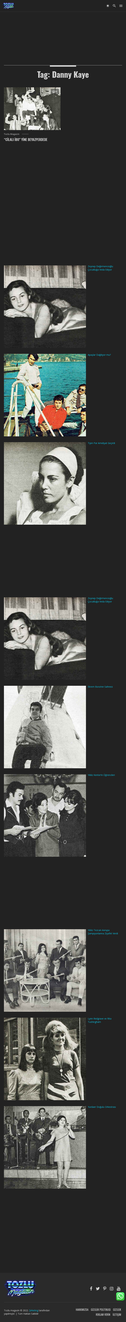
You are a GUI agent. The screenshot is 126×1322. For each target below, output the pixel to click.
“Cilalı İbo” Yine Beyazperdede (25, 139)
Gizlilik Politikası (101, 1310)
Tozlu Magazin (12, 134)
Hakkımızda (82, 1310)
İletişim (117, 1315)
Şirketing (34, 1310)
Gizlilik (117, 1310)
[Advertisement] (63, 35)
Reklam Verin (103, 1315)
